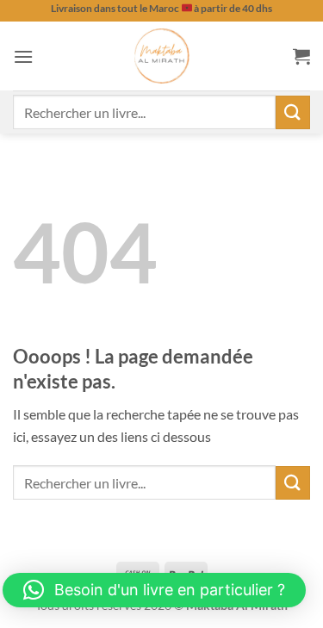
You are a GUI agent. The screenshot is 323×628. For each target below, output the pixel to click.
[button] (23, 56)
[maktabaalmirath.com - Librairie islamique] (162, 56)
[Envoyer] (293, 112)
